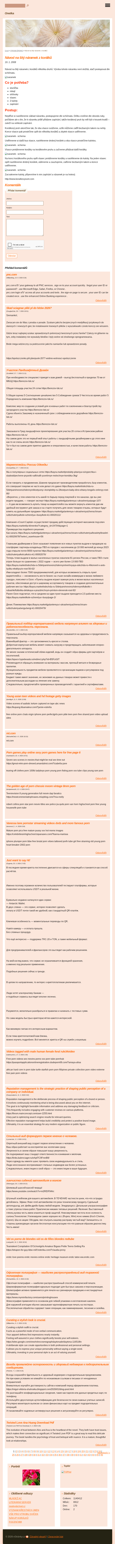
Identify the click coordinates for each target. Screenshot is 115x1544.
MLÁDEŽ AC (15, 1498)
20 (82, 1451)
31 (38, 1455)
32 (43, 1455)
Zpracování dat (55, 1536)
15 (61, 1451)
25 (13, 1455)
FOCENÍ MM (15, 1522)
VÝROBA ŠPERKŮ (16, 51)
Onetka (9, 13)
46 (101, 1455)
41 (80, 1455)
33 (47, 1455)
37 (64, 1455)
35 (55, 1455)
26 (17, 1455)
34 (51, 1455)
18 (74, 1451)
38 (68, 1455)
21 (87, 1451)
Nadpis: (9, 208)
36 (59, 1455)
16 (66, 1451)
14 (57, 1451)
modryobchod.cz (17, 1506)
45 (97, 1455)
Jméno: (9, 199)
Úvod (7, 51)
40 (76, 1455)
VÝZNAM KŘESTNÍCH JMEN (24, 1510)
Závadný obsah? (38, 1536)
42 (85, 1455)
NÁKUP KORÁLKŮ (18, 1518)
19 (78, 1451)
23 (95, 1451)
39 (72, 1455)
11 (45, 1451)
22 (91, 1451)
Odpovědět (101, 300)
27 (21, 1455)
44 (93, 1455)
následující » (103, 1453)
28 (26, 1455)
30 (34, 1455)
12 (49, 1451)
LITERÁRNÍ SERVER (20, 1502)
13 (53, 1451)
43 (89, 1455)
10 (41, 1451)
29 (30, 1455)
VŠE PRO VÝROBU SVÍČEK (23, 1514)
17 (70, 1451)
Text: (8, 217)
